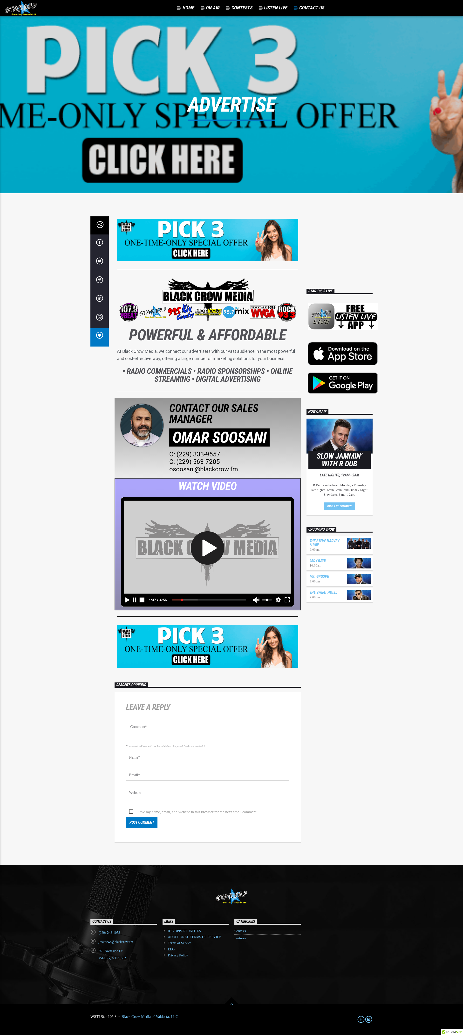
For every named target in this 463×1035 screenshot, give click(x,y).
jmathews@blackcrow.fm (116, 942)
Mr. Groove (319, 576)
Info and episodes (339, 506)
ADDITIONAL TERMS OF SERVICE (194, 937)
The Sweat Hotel (323, 592)
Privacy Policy (178, 955)
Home (188, 8)
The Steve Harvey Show (324, 543)
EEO (171, 949)
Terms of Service (179, 943)
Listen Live (275, 8)
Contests (240, 931)
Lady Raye (318, 560)
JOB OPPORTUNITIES (184, 931)
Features (240, 938)
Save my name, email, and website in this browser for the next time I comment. (197, 812)
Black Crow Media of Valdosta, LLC (149, 1017)
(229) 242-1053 (109, 933)
